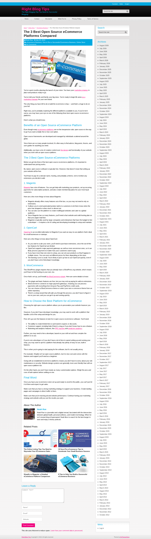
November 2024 (105, 108)
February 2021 (104, 240)
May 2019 (103, 302)
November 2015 (105, 428)
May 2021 (103, 231)
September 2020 (105, 255)
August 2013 (104, 491)
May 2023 (103, 159)
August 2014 (104, 473)
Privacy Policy (76, 19)
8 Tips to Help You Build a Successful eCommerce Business (72, 475)
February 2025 (104, 99)
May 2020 (103, 267)
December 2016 (105, 389)
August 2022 (104, 186)
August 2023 (104, 153)
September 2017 (105, 362)
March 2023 (103, 165)
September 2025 (105, 78)
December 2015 (105, 425)
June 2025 (103, 87)
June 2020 (103, 264)
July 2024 (102, 120)
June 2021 (103, 228)
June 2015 (103, 443)
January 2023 (104, 171)
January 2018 (104, 350)
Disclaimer (48, 19)
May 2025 (103, 90)
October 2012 (104, 515)
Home (26, 19)
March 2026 (103, 60)
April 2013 (103, 497)
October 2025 (104, 75)
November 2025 (105, 72)
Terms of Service (92, 19)
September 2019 (105, 291)
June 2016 (103, 407)
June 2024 (103, 123)
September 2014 (105, 470)
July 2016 (102, 404)
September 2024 (105, 114)
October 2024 (104, 111)
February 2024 (104, 135)
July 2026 (102, 48)
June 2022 (103, 192)
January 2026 (104, 66)
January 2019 (104, 314)
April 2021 (103, 234)
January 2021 (104, 243)
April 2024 (103, 129)
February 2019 (104, 311)
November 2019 (105, 285)
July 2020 (102, 261)
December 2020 (105, 246)
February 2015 (104, 455)
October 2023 (104, 147)
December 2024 (105, 105)
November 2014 (105, 464)
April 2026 (103, 57)
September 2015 (105, 434)
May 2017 (103, 374)
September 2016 (105, 398)
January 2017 (104, 386)
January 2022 (104, 207)
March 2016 (103, 416)
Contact (36, 19)
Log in (101, 528)
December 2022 (105, 174)
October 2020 (104, 252)
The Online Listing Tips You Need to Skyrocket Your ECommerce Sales (38, 450)
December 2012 (105, 509)
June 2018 (103, 335)
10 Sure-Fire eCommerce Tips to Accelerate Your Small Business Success (74, 450)
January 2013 (104, 506)
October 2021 (104, 216)
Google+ (127, 4)
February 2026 (104, 63)
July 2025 (102, 84)
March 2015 (103, 452)
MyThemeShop (124, 537)
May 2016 (103, 410)
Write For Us (62, 19)
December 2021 (105, 210)
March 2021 (103, 237)
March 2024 (103, 132)
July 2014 (102, 476)
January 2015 (104, 458)
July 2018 (102, 332)
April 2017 (103, 377)
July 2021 (102, 225)
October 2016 (104, 395)
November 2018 (105, 320)
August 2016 (104, 401)
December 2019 (105, 282)
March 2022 (103, 201)
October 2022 (104, 180)
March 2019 (103, 308)
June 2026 (103, 51)
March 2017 (103, 380)
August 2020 (104, 258)
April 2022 (103, 198)
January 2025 (104, 102)
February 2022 (104, 204)
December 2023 (105, 141)
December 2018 (105, 317)
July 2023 (102, 156)
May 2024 (103, 126)
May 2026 (103, 54)
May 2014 (103, 482)
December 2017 (105, 353)
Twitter (121, 4)
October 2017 (104, 359)
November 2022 (105, 177)
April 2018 (103, 341)
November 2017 (105, 356)
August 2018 (104, 329)
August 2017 (104, 365)
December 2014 (105, 461)
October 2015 (104, 431)
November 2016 (105, 392)
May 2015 (103, 446)
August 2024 (104, 117)
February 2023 (104, 168)
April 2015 (103, 449)
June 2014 (103, 479)
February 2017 (104, 383)
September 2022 (105, 183)
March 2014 (103, 488)
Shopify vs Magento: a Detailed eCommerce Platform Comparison (37, 475)
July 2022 (102, 189)
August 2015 (104, 437)
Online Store (80, 42)
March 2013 (103, 500)
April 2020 (103, 270)
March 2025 (103, 96)
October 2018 (104, 323)
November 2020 (105, 249)
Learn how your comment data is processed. (67, 530)
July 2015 (102, 440)
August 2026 (104, 45)
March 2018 (103, 344)
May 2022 (103, 195)
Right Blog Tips (35, 9)
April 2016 (103, 413)
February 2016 (104, 419)
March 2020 (103, 273)
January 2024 (104, 138)
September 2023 (105, 150)
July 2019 (102, 297)
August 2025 (104, 81)
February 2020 (104, 276)
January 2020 (104, 279)
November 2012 (105, 512)
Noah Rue (29, 40)
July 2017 (102, 368)
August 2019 (104, 294)
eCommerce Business (34, 42)
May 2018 (103, 338)
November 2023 (105, 144)
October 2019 (104, 288)
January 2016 (104, 422)
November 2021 (105, 213)
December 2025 (105, 69)
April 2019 (103, 305)
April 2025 (103, 93)
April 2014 (103, 485)
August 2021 (104, 222)
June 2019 (103, 300)
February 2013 (104, 503)
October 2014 (104, 467)
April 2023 (103, 162)
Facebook (115, 4)
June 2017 (103, 371)
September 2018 (105, 326)
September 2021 (105, 219)
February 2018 (104, 347)
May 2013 (103, 494)
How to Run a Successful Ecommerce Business (59, 42)
